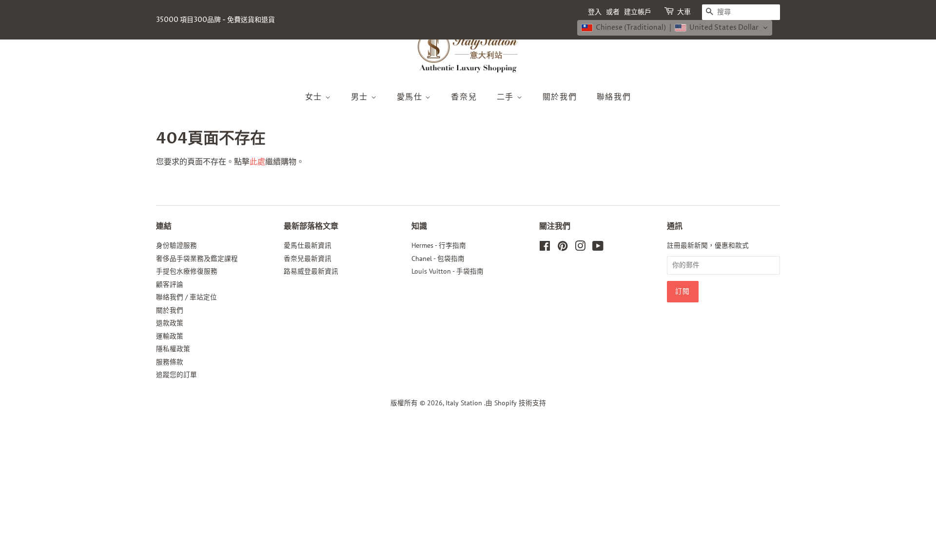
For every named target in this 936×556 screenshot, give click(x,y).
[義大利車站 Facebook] (544, 247)
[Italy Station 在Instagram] (580, 247)
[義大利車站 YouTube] (598, 247)
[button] (674, 28)
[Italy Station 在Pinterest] (562, 247)
